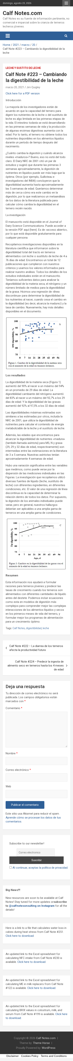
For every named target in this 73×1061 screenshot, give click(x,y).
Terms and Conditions (54, 1055)
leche (46, 628)
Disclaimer (12, 1055)
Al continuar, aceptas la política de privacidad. (40, 867)
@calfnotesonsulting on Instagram (31, 905)
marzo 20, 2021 (15, 87)
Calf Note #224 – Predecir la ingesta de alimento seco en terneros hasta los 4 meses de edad (35, 665)
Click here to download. (20, 936)
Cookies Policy (29, 1055)
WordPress (48, 1048)
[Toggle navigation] (8, 36)
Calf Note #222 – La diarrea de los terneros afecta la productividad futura (36, 648)
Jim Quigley (33, 87)
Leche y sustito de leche (23, 67)
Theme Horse (41, 1043)
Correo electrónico (18, 770)
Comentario (14, 708)
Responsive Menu (66, 3)
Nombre (12, 753)
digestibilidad (34, 628)
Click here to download (31, 962)
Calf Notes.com (22, 13)
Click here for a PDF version (23, 93)
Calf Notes (19, 628)
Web (8, 786)
